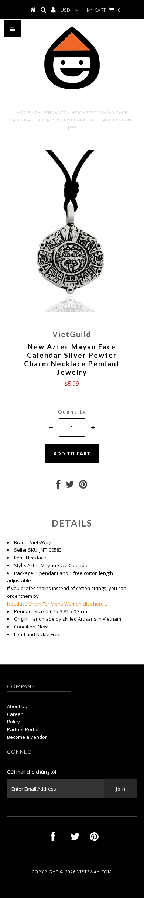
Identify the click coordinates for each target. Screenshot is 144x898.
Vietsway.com (94, 871)
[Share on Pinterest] (83, 486)
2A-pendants (50, 112)
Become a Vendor (27, 737)
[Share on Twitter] (69, 486)
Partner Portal (22, 729)
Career (15, 714)
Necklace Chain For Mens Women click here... (57, 603)
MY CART (103, 10)
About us (17, 706)
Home (23, 112)
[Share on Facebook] (58, 486)
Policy (13, 721)
